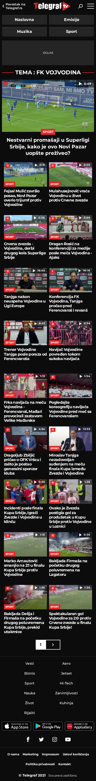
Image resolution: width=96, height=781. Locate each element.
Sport (71, 31)
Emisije (71, 19)
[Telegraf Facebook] (28, 739)
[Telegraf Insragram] (55, 739)
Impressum (50, 754)
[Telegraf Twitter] (41, 739)
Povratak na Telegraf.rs (15, 6)
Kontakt (64, 764)
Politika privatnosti (40, 764)
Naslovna (24, 19)
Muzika (24, 31)
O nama (13, 754)
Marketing (30, 754)
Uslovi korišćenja (76, 754)
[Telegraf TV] (68, 739)
